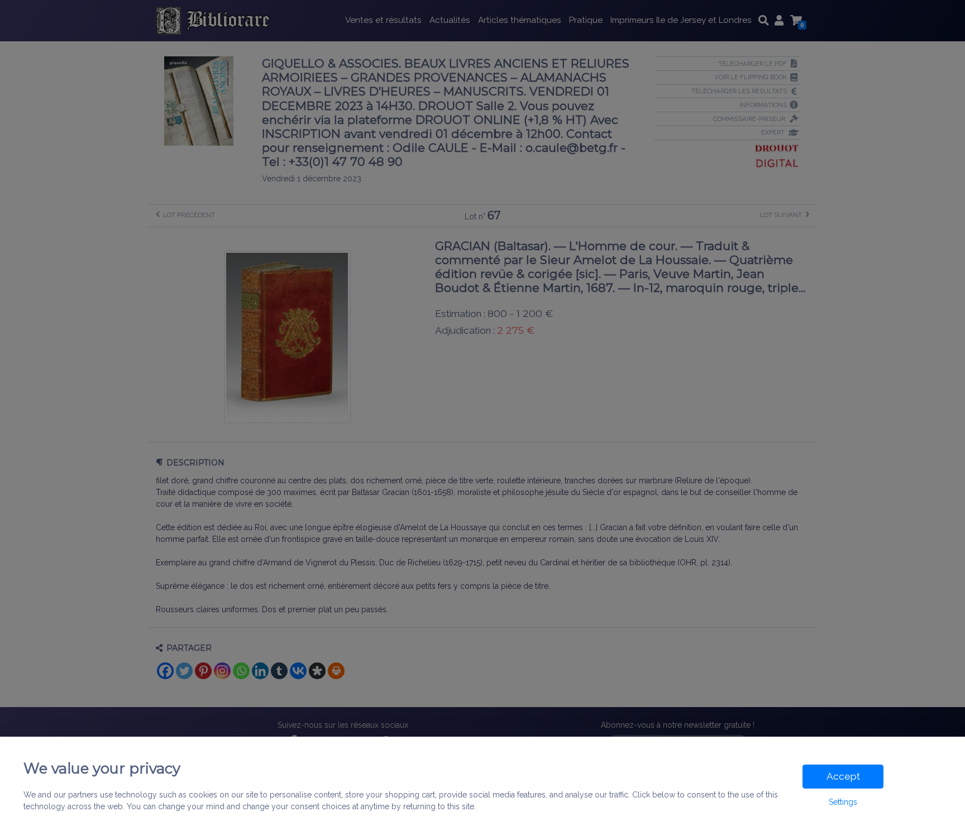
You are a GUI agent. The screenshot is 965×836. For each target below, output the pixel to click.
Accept (843, 776)
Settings (843, 801)
